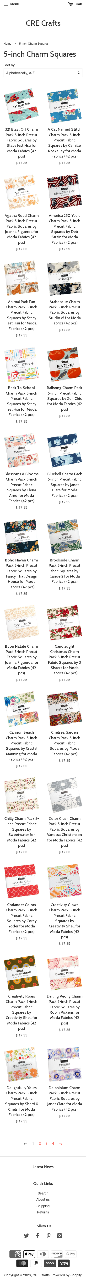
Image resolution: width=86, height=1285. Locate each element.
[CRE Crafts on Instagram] (59, 1236)
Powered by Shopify (67, 1275)
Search (43, 1193)
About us (43, 1199)
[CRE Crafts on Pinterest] (48, 1236)
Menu (14, 3)
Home (7, 43)
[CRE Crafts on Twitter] (26, 1236)
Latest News (43, 1166)
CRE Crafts (43, 23)
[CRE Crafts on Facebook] (37, 1236)
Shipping (43, 1205)
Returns (43, 1212)
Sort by (9, 64)
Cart (78, 3)
